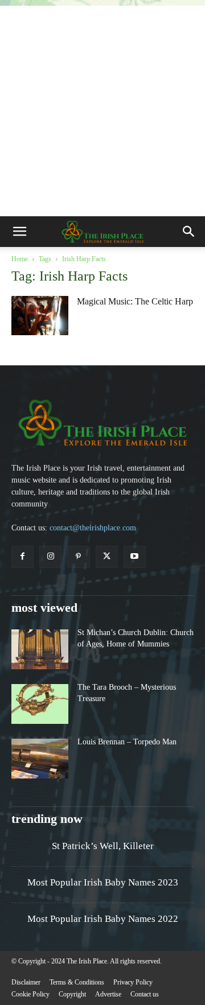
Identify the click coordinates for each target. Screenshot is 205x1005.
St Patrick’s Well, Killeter (103, 846)
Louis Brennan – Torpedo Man (127, 742)
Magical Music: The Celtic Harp (135, 301)
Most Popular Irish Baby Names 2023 (102, 882)
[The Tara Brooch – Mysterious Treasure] (39, 704)
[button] (19, 231)
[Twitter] (107, 557)
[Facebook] (22, 557)
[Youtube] (135, 557)
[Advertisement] (102, 108)
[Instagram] (50, 557)
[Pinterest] (78, 557)
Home (19, 259)
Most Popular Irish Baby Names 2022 (102, 918)
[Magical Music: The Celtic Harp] (39, 315)
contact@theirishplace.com (93, 528)
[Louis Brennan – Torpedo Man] (39, 759)
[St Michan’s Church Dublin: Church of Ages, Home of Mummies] (39, 649)
